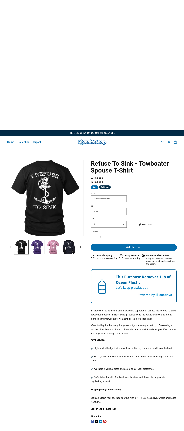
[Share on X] (96, 421)
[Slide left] (10, 247)
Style (93, 193)
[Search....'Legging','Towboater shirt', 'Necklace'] (163, 142)
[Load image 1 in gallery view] (21, 247)
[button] (23, 142)
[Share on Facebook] (92, 421)
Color (93, 206)
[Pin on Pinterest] (105, 421)
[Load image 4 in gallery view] (69, 247)
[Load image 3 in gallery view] (53, 247)
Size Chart (147, 224)
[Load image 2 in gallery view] (37, 247)
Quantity (94, 231)
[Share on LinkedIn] (100, 421)
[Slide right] (80, 247)
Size (92, 218)
